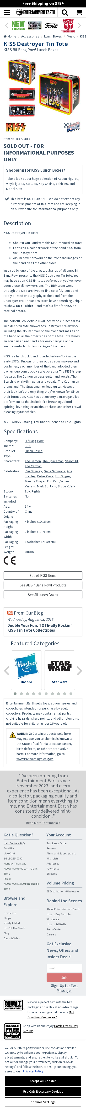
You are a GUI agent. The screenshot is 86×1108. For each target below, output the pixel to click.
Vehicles (62, 183)
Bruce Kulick (66, 486)
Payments (53, 868)
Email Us (9, 848)
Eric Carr (53, 481)
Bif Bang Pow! (34, 441)
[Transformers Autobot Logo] (68, 25)
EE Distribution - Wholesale (63, 891)
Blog (6, 933)
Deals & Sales (12, 938)
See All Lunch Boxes (43, 594)
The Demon (33, 461)
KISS (28, 446)
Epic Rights (33, 491)
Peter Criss (45, 476)
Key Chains (46, 183)
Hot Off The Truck (14, 928)
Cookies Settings (43, 1102)
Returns (51, 848)
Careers (51, 934)
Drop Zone (10, 913)
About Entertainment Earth (63, 909)
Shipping (52, 873)
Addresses (53, 863)
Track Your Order (57, 843)
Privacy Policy (33, 1071)
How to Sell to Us (56, 924)
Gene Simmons (54, 471)
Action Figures (68, 178)
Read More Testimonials (43, 823)
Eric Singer (62, 476)
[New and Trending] (18, 25)
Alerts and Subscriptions (61, 853)
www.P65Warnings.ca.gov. (35, 759)
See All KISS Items (43, 575)
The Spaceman (53, 461)
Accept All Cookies (43, 1081)
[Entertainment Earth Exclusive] (35, 25)
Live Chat (9, 853)
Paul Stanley (33, 471)
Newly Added (12, 923)
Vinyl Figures (15, 183)
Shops (7, 918)
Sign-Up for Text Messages (64, 988)
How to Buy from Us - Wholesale (59, 916)
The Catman (33, 466)
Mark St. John (46, 486)
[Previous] (6, 25)
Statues (31, 183)
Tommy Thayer (35, 481)
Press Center (54, 929)
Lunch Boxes (34, 451)
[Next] (79, 25)
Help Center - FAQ (14, 843)
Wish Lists (52, 858)
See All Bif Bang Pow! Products (43, 585)
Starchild (71, 461)
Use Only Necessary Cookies (43, 1091)
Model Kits (13, 189)
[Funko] (51, 25)
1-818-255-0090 (13, 858)
